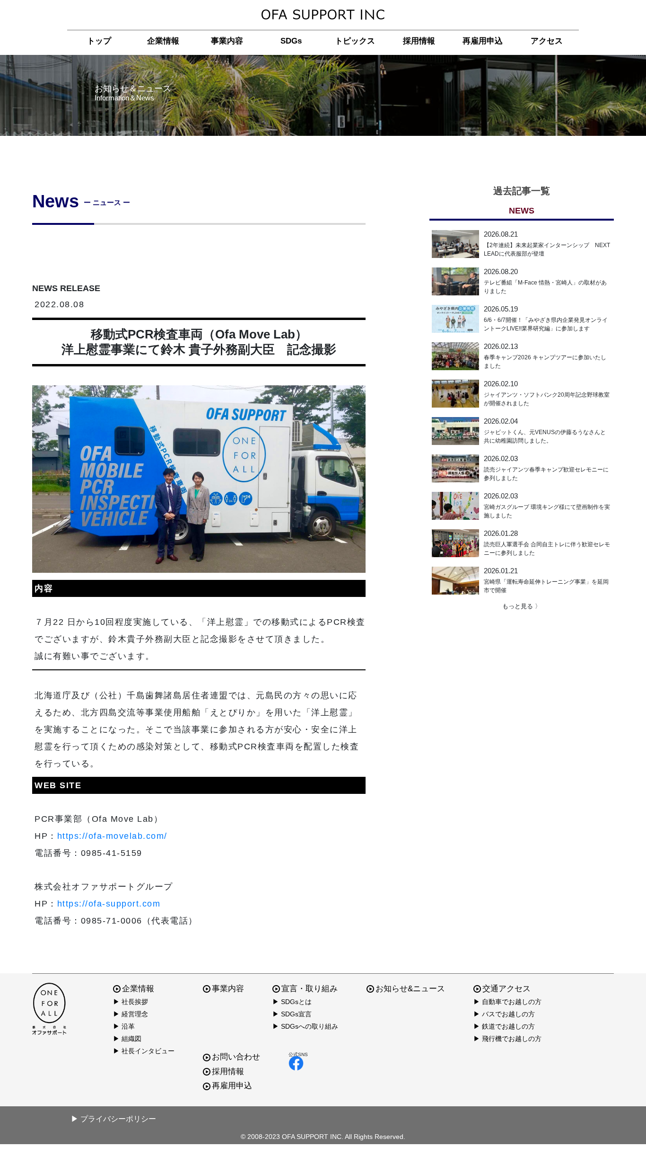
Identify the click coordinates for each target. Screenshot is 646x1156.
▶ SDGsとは (292, 1001)
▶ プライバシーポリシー (113, 1119)
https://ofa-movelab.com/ (112, 836)
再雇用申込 (483, 40)
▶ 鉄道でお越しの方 (504, 1026)
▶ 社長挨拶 (130, 1001)
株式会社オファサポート (323, 14)
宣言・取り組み (309, 988)
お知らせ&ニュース (410, 988)
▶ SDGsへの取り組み (305, 1026)
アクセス (547, 40)
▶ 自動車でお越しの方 (507, 1001)
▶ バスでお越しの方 (504, 1014)
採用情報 (419, 40)
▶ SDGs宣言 (292, 1014)
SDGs (291, 40)
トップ (99, 40)
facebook (298, 1063)
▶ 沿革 (124, 1026)
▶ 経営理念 (130, 1014)
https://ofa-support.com (109, 903)
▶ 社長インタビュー (144, 1051)
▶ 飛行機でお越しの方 (507, 1038)
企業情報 (163, 40)
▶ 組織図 (127, 1038)
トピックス (355, 40)
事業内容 (227, 40)
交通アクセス (506, 988)
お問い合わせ (236, 1056)
